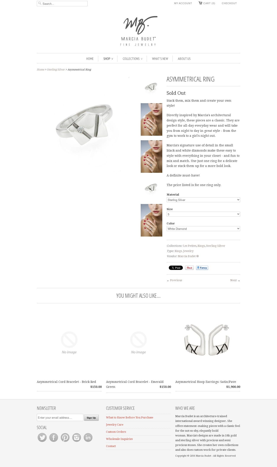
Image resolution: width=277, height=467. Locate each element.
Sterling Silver (56, 69)
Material (173, 194)
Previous (176, 280)
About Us (184, 58)
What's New (160, 58)
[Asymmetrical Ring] (151, 88)
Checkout (229, 3)
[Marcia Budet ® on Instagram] (77, 442)
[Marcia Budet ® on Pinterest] (65, 442)
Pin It (189, 268)
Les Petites (189, 245)
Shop (108, 58)
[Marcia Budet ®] (138, 30)
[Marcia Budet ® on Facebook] (54, 442)
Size (170, 209)
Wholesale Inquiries (119, 439)
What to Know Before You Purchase (129, 417)
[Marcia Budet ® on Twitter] (42, 442)
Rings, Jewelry (184, 251)
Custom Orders (116, 431)
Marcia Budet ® (188, 256)
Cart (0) (209, 3)
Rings (201, 245)
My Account (183, 3)
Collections (132, 58)
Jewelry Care (114, 424)
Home (90, 58)
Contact (111, 446)
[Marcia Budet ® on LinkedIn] (88, 442)
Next (233, 280)
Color (171, 223)
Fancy (202, 268)
